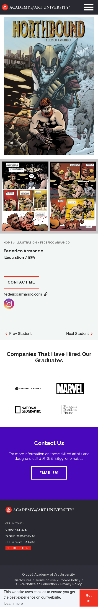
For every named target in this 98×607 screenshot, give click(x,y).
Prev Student (20, 333)
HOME (8, 242)
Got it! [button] (89, 598)
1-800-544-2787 (16, 529)
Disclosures (22, 580)
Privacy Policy (71, 584)
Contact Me (21, 282)
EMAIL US (49, 473)
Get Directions (18, 548)
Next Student (77, 333)
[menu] (89, 7)
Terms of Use (45, 580)
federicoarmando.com (23, 294)
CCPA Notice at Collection (36, 584)
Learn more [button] (13, 603)
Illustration (26, 242)
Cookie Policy (69, 580)
